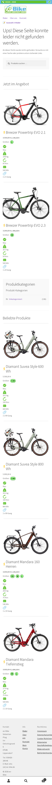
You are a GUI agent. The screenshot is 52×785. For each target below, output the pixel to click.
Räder (5, 18)
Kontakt (22, 18)
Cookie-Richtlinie (44, 738)
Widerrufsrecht (43, 749)
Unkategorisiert (15, 299)
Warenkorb (40, 779)
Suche (26, 781)
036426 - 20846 (10, 2)
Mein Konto (8, 781)
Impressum (42, 731)
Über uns (13, 18)
